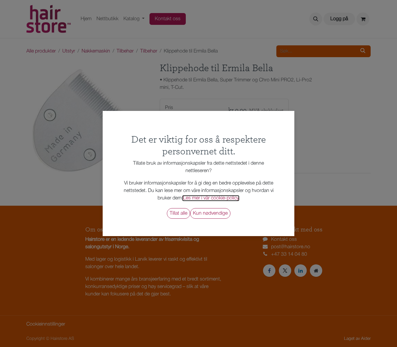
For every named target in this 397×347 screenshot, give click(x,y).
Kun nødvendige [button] (210, 213)
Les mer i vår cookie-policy (211, 198)
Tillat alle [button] (178, 213)
